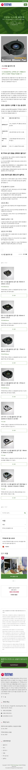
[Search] (25, 513)
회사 (4, 747)
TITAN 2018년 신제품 (6, 732)
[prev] (2, 250)
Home (7, 23)
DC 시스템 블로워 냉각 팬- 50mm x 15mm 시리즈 (13, 283)
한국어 (25, 1)
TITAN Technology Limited (15, 765)
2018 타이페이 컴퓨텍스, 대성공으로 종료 (11, 726)
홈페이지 (5, 745)
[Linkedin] (5, 697)
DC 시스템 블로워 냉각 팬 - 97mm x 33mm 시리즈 (13, 384)
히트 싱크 (4, 647)
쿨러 (24, 644)
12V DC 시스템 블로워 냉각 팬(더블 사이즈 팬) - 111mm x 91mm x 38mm (14, 485)
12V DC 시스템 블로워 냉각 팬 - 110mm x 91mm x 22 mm (11, 418)
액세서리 (5, 645)
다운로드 (7, 546)
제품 (16, 23)
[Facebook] (1, 697)
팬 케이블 (14, 645)
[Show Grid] (24, 254)
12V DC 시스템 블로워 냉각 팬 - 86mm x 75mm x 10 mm (14, 451)
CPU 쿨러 (20, 644)
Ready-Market (20, 767)
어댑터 (18, 645)
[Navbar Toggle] (25, 4)
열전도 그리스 (9, 645)
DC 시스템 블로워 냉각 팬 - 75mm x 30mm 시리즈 (13, 350)
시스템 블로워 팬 (14, 24)
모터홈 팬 (16, 644)
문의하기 (17, 647)
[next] (25, 250)
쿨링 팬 (19, 23)
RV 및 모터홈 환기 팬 (7, 528)
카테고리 (12, 23)
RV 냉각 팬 (5, 755)
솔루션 (4, 758)
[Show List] (26, 254)
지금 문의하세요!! (14, 665)
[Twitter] (3, 697)
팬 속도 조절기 (22, 645)
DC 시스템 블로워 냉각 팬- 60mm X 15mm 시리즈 (13, 316)
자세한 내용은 (14, 594)
